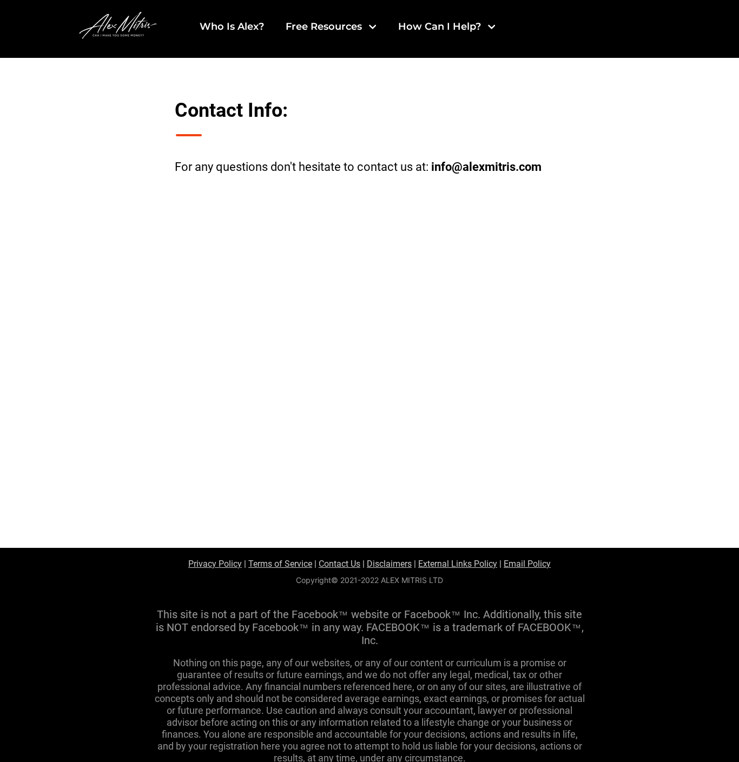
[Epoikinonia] (349, 564)
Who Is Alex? (232, 26)
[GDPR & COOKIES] (217, 564)
